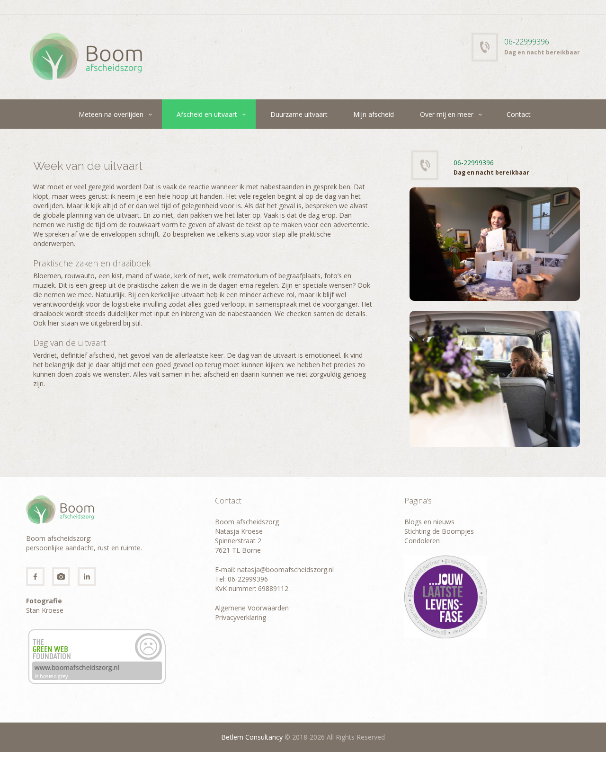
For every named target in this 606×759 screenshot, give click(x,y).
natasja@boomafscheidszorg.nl (284, 569)
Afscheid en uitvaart (207, 114)
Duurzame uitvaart (299, 114)
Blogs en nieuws (429, 521)
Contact (519, 114)
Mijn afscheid (373, 114)
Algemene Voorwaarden (252, 607)
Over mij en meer (446, 114)
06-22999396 (526, 41)
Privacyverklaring (240, 617)
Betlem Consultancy (252, 737)
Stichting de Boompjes (439, 531)
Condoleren (422, 540)
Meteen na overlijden (111, 114)
